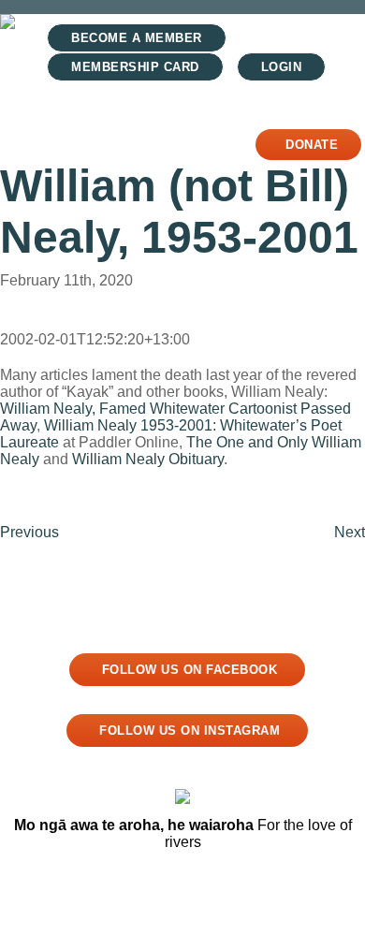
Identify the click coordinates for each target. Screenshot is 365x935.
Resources (73, 144)
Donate (311, 145)
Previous (29, 532)
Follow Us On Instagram (189, 730)
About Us (184, 144)
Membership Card (135, 67)
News (180, 120)
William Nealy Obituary (148, 459)
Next (349, 532)
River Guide (78, 120)
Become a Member (136, 38)
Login (281, 67)
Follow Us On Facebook (190, 670)
